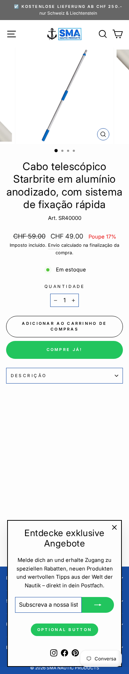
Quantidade (64, 286)
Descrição (29, 375)
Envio (54, 245)
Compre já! (65, 349)
